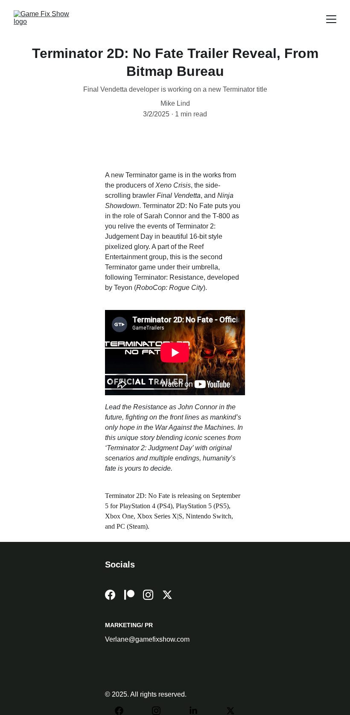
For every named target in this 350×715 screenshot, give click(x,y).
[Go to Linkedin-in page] (197, 710)
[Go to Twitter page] (167, 595)
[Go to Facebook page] (110, 595)
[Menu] (331, 19)
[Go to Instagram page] (148, 595)
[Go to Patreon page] (129, 595)
